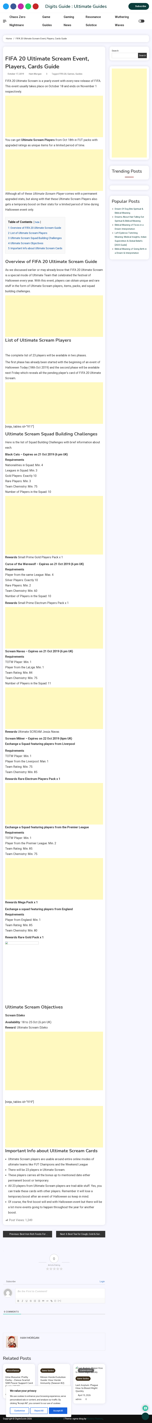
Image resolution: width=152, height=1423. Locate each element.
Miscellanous (13, 1370)
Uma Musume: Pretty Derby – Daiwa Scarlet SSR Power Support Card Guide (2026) (19, 1382)
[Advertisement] (54, 116)
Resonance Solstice (93, 21)
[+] (59, 1301)
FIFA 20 (62, 74)
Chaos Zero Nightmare (17, 21)
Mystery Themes (95, 1419)
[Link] (51, 1301)
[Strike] (31, 1301)
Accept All (58, 1410)
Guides (78, 74)
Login (102, 1281)
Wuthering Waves (122, 21)
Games (70, 74)
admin (78, 1399)
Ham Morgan (35, 74)
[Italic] (22, 1301)
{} (55, 1301)
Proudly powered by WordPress (48, 1419)
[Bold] (18, 1301)
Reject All (38, 1410)
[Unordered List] (39, 1301)
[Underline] (26, 1301)
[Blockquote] (43, 1301)
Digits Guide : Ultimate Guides (76, 6)
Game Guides (47, 21)
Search (115, 50)
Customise (19, 1410)
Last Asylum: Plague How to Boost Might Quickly (87, 1388)
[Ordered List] (35, 1301)
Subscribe (140, 6)
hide (37, 222)
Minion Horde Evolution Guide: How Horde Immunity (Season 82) (53, 1380)
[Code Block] (47, 1301)
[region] (38, 1401)
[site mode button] (141, 21)
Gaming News (69, 21)
